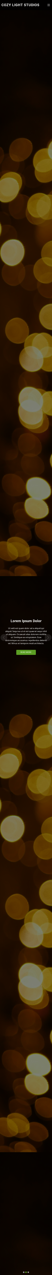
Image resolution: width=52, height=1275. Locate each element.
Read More (26, 652)
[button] (4, 637)
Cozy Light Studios (20, 5)
